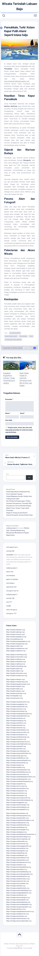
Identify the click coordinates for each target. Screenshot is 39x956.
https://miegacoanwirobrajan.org (17, 805)
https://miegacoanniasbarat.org (17, 848)
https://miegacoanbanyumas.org (17, 822)
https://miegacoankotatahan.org (17, 730)
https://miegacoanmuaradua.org (17, 774)
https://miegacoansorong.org (16, 786)
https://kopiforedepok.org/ (15, 686)
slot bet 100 (10, 598)
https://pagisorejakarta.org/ (16, 651)
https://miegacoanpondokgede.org (18, 760)
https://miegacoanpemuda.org (16, 706)
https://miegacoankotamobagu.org (18, 837)
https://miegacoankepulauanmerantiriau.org (21, 834)
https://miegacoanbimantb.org (16, 841)
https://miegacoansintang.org (16, 711)
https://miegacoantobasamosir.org (18, 862)
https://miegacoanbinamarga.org (17, 737)
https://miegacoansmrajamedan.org (18, 921)
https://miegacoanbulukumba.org (17, 825)
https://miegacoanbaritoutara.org (18, 879)
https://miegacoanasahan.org (16, 869)
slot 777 (9, 602)
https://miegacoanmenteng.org (17, 762)
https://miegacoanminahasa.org (17, 788)
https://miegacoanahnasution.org (17, 702)
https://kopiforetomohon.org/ (16, 673)
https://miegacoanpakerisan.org (17, 914)
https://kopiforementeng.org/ (16, 666)
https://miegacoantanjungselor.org (18, 779)
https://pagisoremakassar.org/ (17, 648)
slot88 (8, 606)
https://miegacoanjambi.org (16, 784)
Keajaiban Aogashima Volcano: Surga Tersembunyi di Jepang (9, 378)
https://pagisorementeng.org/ (16, 654)
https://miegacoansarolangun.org (18, 897)
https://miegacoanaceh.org (15, 725)
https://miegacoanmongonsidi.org (18, 798)
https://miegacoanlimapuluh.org (17, 900)
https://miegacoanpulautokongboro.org (20, 820)
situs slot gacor (11, 609)
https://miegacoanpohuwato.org (17, 818)
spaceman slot (11, 587)
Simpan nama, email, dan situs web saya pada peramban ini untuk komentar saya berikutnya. (19, 430)
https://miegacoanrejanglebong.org (18, 867)
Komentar (9, 399)
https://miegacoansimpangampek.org (19, 874)
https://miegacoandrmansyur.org (17, 918)
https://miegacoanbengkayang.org (18, 902)
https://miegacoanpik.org (15, 765)
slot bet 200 (10, 551)
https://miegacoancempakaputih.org (19, 904)
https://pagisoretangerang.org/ (17, 682)
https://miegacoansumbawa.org (17, 883)
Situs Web (8, 420)
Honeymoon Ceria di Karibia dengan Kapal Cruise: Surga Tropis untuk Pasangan (18, 508)
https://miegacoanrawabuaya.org (17, 751)
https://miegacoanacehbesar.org (17, 857)
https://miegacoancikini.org (15, 748)
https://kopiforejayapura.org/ (16, 637)
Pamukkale (23, 336)
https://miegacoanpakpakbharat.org (18, 893)
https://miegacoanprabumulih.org (18, 716)
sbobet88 (9, 555)
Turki (31, 336)
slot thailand (10, 575)
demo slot (9, 572)
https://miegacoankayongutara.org (18, 815)
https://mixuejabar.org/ (14, 696)
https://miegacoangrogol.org (16, 756)
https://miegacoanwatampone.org (18, 876)
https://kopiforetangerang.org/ (17, 644)
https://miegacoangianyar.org (16, 791)
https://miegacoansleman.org (16, 793)
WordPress (18, 948)
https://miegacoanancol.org (16, 909)
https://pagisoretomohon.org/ (16, 657)
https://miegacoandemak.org (16, 895)
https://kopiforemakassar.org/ (16, 675)
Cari (7, 474)
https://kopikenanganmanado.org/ (18, 684)
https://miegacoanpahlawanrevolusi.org (20, 911)
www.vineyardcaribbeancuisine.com (16, 81)
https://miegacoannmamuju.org (17, 843)
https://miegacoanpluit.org (15, 767)
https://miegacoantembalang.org (17, 807)
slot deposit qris (12, 547)
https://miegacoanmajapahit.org (17, 809)
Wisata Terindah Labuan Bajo (19, 6)
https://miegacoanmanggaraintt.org (18, 846)
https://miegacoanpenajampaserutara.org (20, 777)
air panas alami (15, 333)
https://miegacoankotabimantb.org (18, 744)
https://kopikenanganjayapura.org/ (18, 641)
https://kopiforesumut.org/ (15, 634)
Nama (7, 413)
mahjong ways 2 (11, 528)
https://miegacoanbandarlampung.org (19, 781)
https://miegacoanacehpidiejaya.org (18, 890)
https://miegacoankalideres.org (17, 758)
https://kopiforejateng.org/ (15, 632)
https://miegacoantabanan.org (16, 855)
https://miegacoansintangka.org (17, 829)
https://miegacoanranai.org (15, 727)
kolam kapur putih (11, 336)
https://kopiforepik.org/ (14, 668)
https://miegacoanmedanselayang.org (19, 800)
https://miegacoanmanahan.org (17, 813)
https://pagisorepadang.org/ (16, 661)
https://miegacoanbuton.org (16, 865)
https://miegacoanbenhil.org (16, 746)
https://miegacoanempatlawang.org (18, 872)
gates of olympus (12, 579)
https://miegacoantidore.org (16, 723)
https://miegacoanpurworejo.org (17, 881)
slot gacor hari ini (12, 591)
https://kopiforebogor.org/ (15, 691)
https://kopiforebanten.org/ (15, 630)
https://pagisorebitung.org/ (15, 659)
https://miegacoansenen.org (16, 739)
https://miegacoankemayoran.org (18, 741)
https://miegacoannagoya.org (16, 795)
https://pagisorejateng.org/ (15, 664)
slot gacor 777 (11, 613)
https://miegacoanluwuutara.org (17, 860)
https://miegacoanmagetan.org (17, 851)
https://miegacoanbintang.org (16, 827)
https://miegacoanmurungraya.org (18, 839)
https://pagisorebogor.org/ (15, 679)
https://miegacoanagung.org (16, 720)
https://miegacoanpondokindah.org (18, 753)
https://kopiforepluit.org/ (14, 671)
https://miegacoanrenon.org (16, 709)
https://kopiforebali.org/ (14, 689)
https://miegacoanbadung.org (16, 853)
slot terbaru (10, 583)
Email (22, 413)
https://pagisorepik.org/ (14, 646)
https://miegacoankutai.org (15, 886)
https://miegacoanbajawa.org (16, 832)
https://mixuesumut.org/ (14, 698)
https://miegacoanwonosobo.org (17, 732)
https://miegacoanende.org (15, 718)
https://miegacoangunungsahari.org (18, 907)
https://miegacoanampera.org (16, 734)
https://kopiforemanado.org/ (16, 693)
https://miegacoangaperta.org (16, 802)
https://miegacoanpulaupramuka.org (19, 713)
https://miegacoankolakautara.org (18, 770)
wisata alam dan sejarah (13, 339)
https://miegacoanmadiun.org (16, 916)
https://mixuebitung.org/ (14, 639)
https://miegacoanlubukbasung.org (18, 772)
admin (20, 348)
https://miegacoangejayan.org (16, 704)
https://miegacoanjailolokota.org (17, 888)
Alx (31, 948)
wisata (26, 348)
